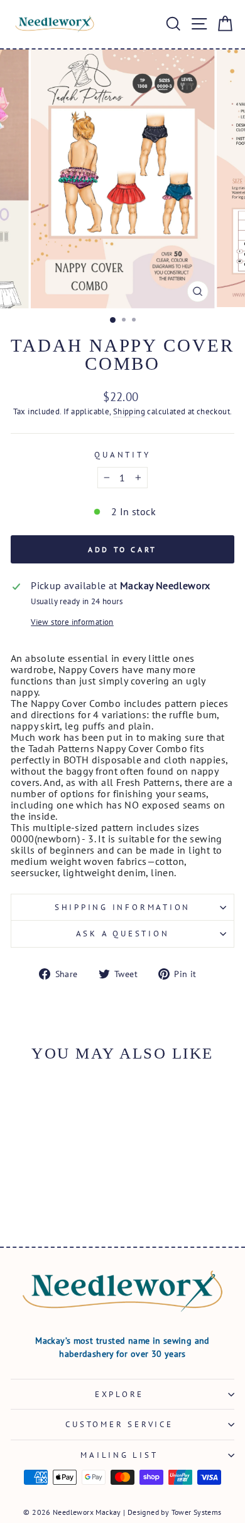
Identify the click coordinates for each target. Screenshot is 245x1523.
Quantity (122, 454)
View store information (72, 622)
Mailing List (119, 1455)
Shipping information (122, 907)
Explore (119, 1394)
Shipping (129, 411)
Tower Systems (197, 1512)
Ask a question (123, 933)
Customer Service (119, 1424)
